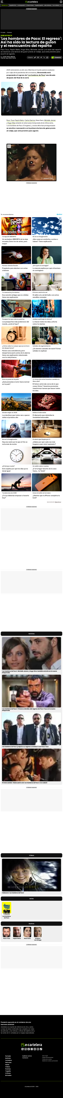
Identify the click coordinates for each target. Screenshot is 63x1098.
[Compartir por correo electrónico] (38, 57)
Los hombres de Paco (36, 75)
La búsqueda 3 (21, 5)
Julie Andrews (47, 5)
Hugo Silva (11, 123)
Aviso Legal (45, 1056)
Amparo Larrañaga (37, 939)
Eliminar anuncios (32, 9)
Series (7, 1065)
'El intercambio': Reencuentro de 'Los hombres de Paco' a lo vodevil (24, 783)
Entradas (8, 1075)
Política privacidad (47, 1057)
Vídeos (7, 1067)
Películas (8, 1062)
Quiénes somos (27, 1056)
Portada (3, 32)
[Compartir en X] (44, 57)
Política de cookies (47, 1059)
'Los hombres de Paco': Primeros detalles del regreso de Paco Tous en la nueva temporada (28, 709)
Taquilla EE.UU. (12, 5)
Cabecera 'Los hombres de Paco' (13, 893)
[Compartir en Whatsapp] (47, 57)
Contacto (25, 1058)
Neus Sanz (27, 938)
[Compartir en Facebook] (41, 57)
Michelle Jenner (50, 120)
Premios (8, 1069)
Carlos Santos (30, 120)
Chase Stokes (30, 5)
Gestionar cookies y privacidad (50, 1061)
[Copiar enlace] (35, 57)
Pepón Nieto (19, 120)
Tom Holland (55, 5)
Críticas (8, 1073)
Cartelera (8, 1060)
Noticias (9, 32)
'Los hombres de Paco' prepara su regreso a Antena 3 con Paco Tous (25, 747)
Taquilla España (39, 5)
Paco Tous (10, 120)
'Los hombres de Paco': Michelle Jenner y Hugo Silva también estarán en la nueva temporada (29, 672)
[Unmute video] (31, 162)
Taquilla (8, 1071)
